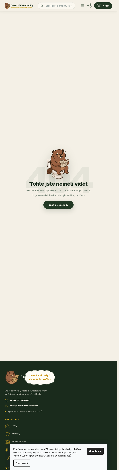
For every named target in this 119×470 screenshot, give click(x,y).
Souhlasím (95, 451)
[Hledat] (41, 5)
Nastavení (22, 463)
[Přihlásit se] (89, 5)
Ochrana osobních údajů (58, 455)
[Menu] (82, 5)
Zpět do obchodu (58, 204)
